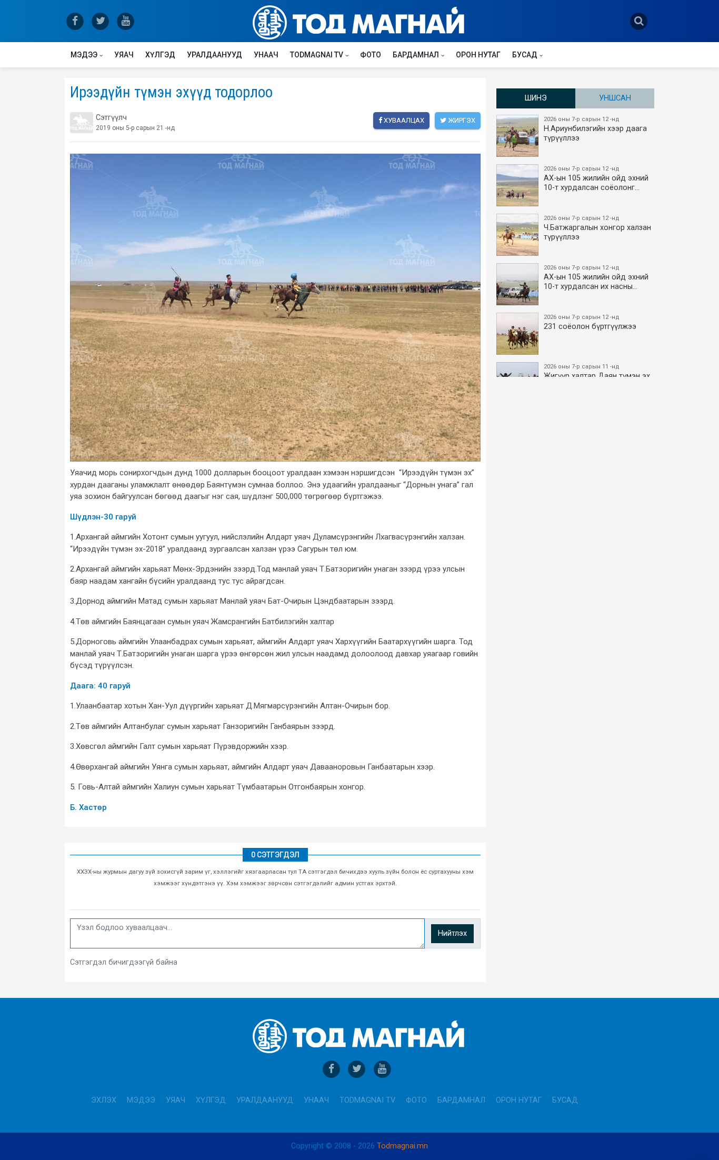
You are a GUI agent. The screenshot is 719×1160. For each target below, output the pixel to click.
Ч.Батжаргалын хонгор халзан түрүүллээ (597, 228)
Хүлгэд (160, 55)
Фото (370, 55)
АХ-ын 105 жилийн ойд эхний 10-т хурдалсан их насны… (596, 277)
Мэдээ (84, 55)
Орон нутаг (478, 55)
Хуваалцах (403, 120)
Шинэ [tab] (536, 98)
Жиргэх (460, 120)
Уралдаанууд (214, 55)
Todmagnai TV (316, 55)
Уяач (124, 55)
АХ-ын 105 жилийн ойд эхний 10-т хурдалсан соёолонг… (596, 178)
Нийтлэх (452, 933)
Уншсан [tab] (615, 98)
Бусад (524, 55)
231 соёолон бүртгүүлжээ (590, 322)
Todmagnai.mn (402, 1146)
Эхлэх (103, 1100)
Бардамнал (416, 55)
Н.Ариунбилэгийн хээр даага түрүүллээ (595, 129)
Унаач (266, 55)
